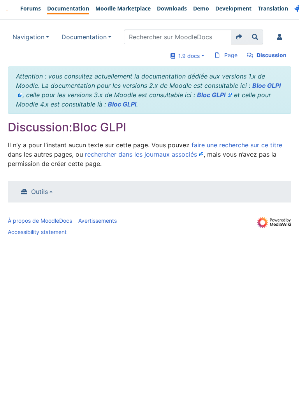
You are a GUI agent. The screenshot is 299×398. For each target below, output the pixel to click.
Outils (39, 192)
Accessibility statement (37, 232)
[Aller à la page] (239, 37)
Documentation (84, 37)
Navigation (28, 37)
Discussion (272, 55)
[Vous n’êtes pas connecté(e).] (281, 37)
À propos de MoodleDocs (40, 220)
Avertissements (97, 220)
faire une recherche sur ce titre (237, 145)
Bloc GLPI (211, 95)
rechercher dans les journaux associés (141, 154)
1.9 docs (187, 55)
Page (230, 55)
